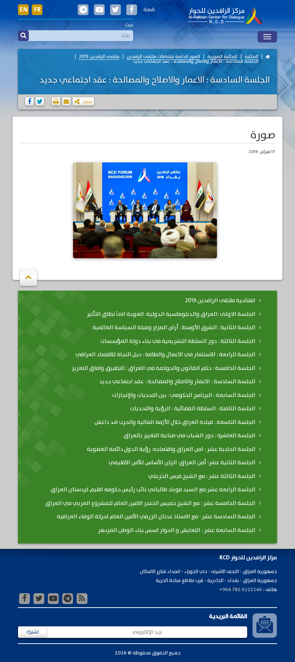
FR (37, 10)
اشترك (32, 632)
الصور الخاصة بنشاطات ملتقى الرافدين (163, 57)
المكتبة (251, 57)
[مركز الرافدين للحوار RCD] (225, 16)
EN (23, 10)
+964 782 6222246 (240, 590)
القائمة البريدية (228, 616)
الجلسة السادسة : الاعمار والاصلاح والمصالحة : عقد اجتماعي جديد (195, 61)
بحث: (128, 25)
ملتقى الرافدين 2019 (99, 57)
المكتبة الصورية (222, 57)
